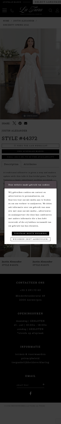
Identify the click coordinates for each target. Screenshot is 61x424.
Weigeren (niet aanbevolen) (30, 239)
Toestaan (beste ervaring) (30, 233)
